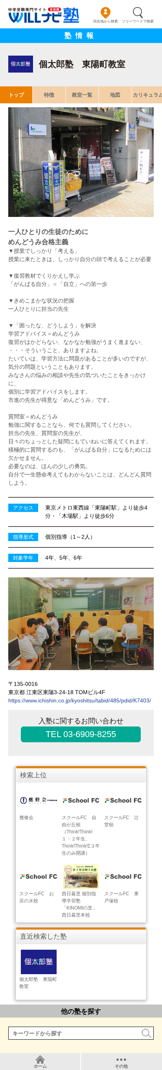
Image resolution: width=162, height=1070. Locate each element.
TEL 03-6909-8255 (81, 734)
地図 (115, 95)
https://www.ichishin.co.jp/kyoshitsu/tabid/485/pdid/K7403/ (79, 700)
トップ (16, 95)
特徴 (49, 95)
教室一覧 (82, 95)
